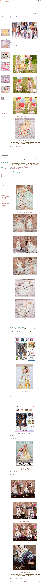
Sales (18, 168)
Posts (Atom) (15, 583)
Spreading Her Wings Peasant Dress (24, 521)
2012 (2, 186)
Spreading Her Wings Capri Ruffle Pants (25, 572)
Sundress (23, 94)
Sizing (1, 176)
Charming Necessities (5, 100)
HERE (27, 333)
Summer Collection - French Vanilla (16, 172)
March (3, 211)
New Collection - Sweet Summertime (16, 45)
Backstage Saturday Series (4, 169)
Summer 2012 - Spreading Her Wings (16, 475)
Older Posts (38, 581)
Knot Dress (23, 74)
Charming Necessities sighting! (15, 396)
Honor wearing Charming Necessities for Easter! (18, 327)
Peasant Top (21, 116)
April (3, 194)
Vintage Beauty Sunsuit (27, 140)
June (3, 191)
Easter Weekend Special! (14, 439)
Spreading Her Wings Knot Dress (25, 499)
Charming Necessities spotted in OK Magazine (18, 17)
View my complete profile (5, 113)
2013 (2, 185)
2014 (2, 184)
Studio (1, 177)
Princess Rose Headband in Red (29, 94)
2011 (2, 214)
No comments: (26, 41)
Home (25, 581)
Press (13, 42)
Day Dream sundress (14, 328)
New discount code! (13, 150)
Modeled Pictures (15, 146)
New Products (20, 146)
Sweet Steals (2, 178)
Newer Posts (11, 581)
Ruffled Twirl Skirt (26, 116)
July (3, 190)
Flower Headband (30, 74)
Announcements (14, 168)
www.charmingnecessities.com (27, 161)
